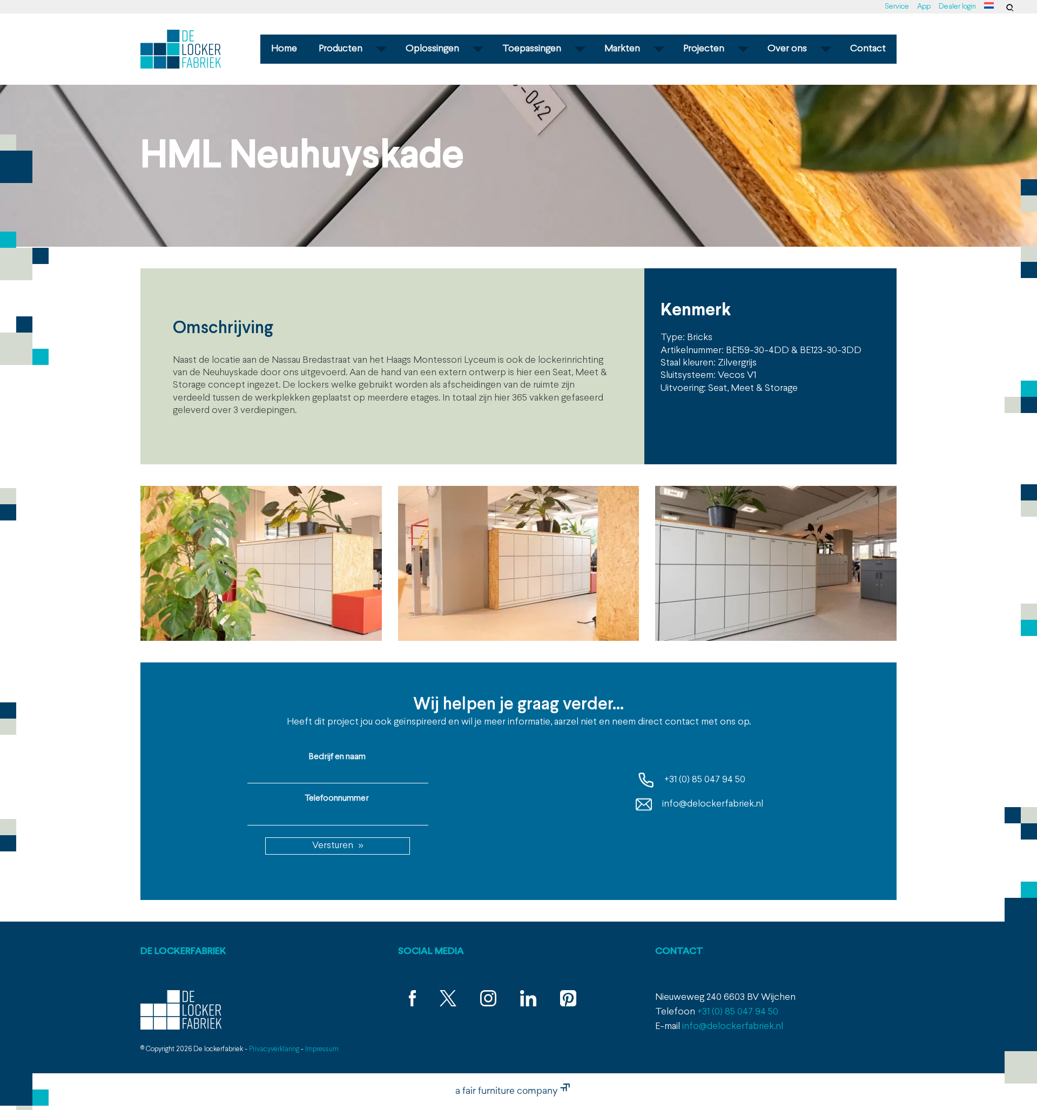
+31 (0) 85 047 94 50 (703, 779)
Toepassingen (531, 48)
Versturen (332, 845)
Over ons (787, 48)
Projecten (703, 48)
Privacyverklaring (274, 1049)
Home (284, 48)
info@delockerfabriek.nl (711, 804)
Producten (340, 48)
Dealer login (957, 6)
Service (897, 6)
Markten (622, 48)
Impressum (322, 1049)
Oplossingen (432, 48)
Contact (868, 48)
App (924, 6)
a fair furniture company (507, 1091)
